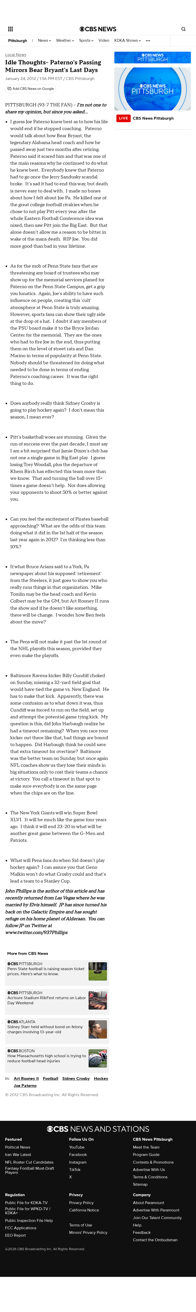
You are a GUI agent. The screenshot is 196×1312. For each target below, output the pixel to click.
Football (50, 1078)
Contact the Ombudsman (155, 1240)
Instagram (78, 1162)
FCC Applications (20, 1228)
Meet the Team (146, 1147)
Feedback (142, 1233)
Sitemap (140, 1184)
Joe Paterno (25, 1085)
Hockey (101, 1078)
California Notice (84, 1210)
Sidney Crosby (76, 1078)
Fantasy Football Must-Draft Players (29, 1170)
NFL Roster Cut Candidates (29, 1162)
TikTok (74, 1170)
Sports (85, 40)
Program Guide (146, 1155)
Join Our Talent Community (157, 1218)
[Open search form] (183, 29)
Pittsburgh (17, 40)
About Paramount (148, 1203)
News (43, 40)
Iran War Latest (18, 1155)
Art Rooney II (26, 1078)
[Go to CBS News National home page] (98, 29)
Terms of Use (80, 1225)
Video (104, 40)
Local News (15, 55)
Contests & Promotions (153, 1162)
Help (137, 1225)
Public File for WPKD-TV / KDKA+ (28, 1211)
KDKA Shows (126, 40)
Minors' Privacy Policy (88, 1233)
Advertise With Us (149, 1170)
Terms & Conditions (150, 1177)
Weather (64, 40)
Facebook (78, 1155)
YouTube (76, 1147)
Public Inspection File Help (29, 1221)
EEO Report (15, 1235)
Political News (17, 1147)
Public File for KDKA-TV (26, 1203)
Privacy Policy (81, 1203)
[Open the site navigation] (38, 29)
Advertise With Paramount (156, 1210)
